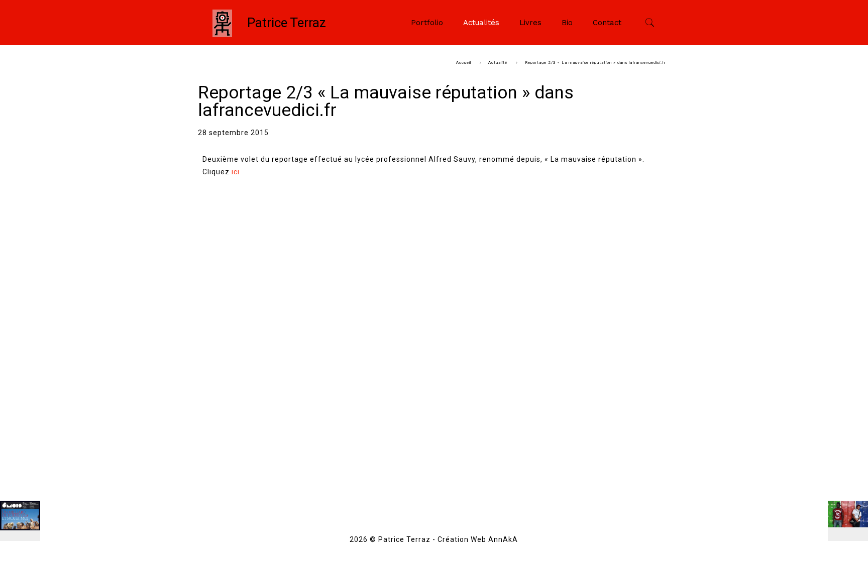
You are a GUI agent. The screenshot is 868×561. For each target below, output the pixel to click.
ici (236, 172)
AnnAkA (503, 539)
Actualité (497, 62)
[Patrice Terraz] (222, 22)
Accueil (463, 62)
